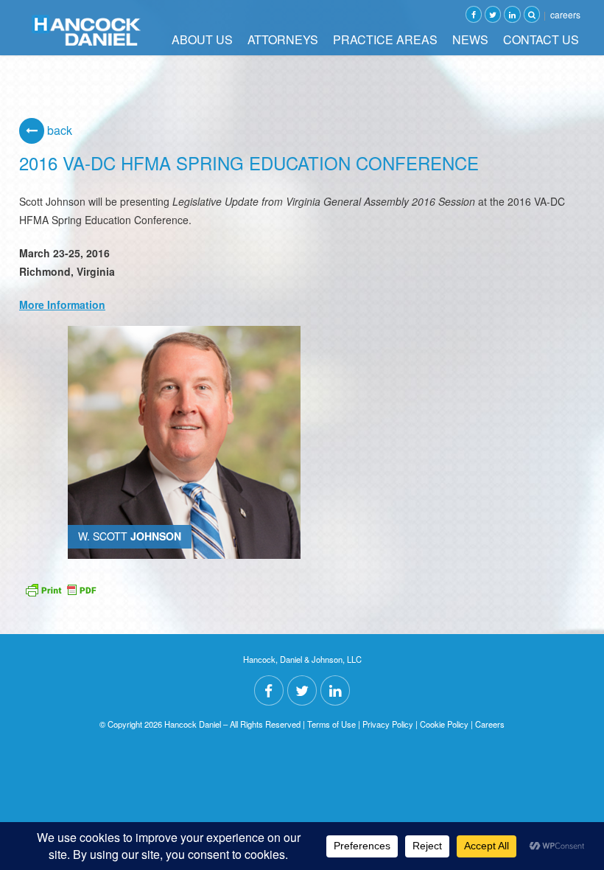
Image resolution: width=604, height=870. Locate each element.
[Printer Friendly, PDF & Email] (60, 588)
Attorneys (282, 39)
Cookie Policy (444, 724)
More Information (62, 304)
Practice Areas (385, 39)
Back (58, 130)
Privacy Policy (387, 724)
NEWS (470, 39)
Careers (565, 14)
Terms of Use (331, 724)
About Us (202, 39)
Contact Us (541, 39)
